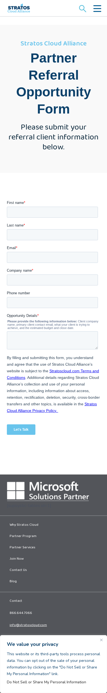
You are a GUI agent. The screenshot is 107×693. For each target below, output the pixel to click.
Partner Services (22, 547)
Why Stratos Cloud (24, 525)
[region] (53, 664)
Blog (13, 581)
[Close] (101, 640)
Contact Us (18, 570)
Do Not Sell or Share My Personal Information (46, 682)
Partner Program (23, 536)
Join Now (17, 559)
